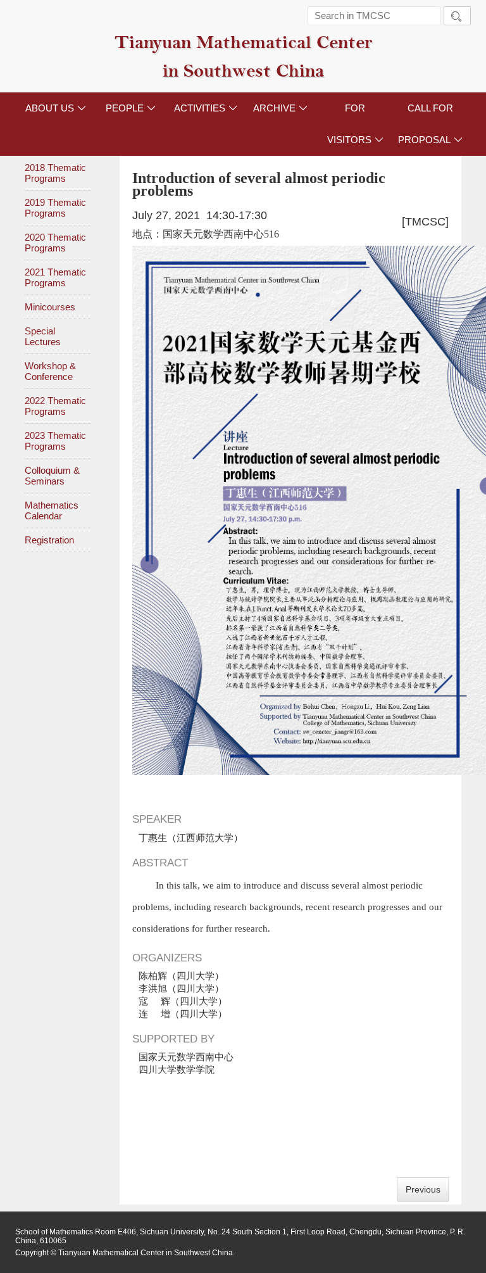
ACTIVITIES (205, 108)
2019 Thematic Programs (55, 207)
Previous (423, 1189)
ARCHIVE (280, 108)
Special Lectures (43, 336)
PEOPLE (131, 108)
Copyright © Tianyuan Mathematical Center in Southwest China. (125, 1252)
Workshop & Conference (50, 371)
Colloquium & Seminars (52, 475)
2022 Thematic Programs (55, 406)
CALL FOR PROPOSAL (430, 124)
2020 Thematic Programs (55, 242)
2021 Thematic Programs (55, 277)
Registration (49, 540)
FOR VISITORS (355, 124)
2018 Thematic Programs (55, 173)
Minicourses (50, 306)
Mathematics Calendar (51, 510)
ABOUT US (55, 108)
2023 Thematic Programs (55, 441)
